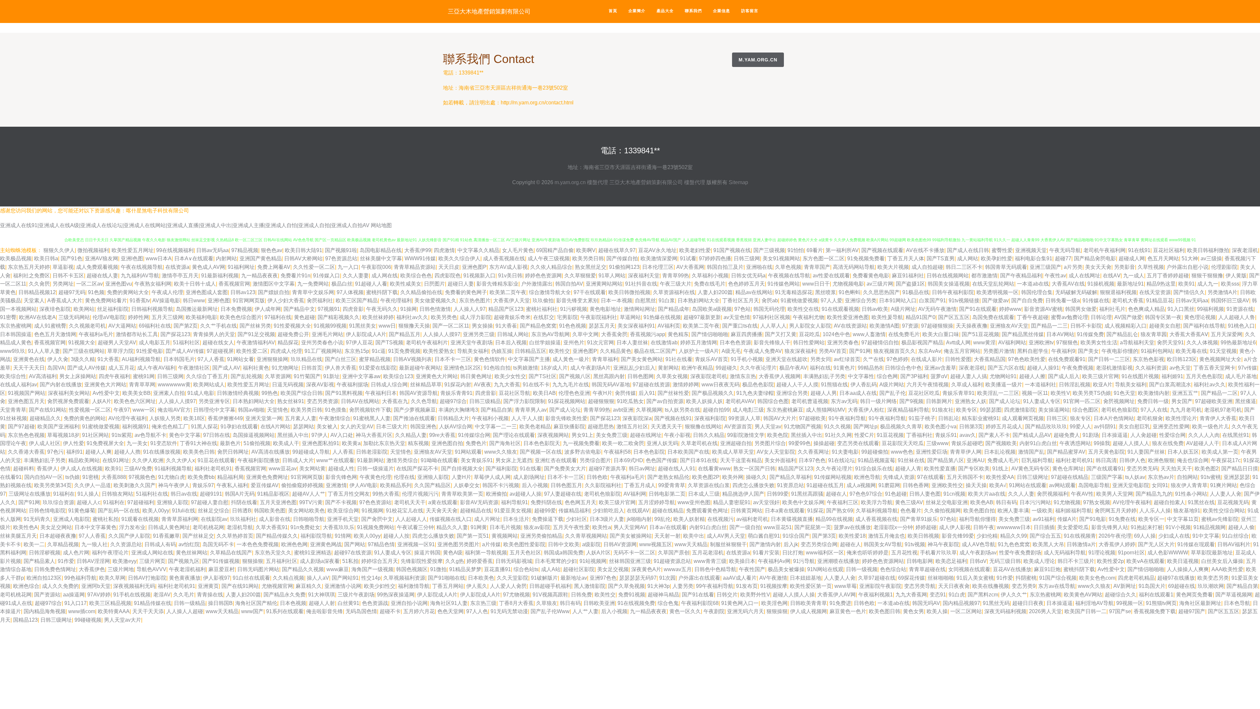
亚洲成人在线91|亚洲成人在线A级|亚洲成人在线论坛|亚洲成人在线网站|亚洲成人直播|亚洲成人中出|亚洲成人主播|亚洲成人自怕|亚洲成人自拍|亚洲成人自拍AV (184, 225)
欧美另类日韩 (588, 258)
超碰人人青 (908, 468)
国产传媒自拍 (622, 258)
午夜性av (1055, 275)
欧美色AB (981, 502)
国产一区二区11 (450, 326)
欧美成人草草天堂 (733, 452)
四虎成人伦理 (286, 351)
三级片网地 (121, 569)
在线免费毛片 (904, 334)
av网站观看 (1062, 485)
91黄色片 (844, 368)
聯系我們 (693, 11)
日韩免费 (581, 594)
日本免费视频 (236, 309)
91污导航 (804, 561)
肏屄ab (770, 300)
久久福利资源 (1151, 368)
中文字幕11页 (1183, 519)
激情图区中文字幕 (274, 284)
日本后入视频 (511, 342)
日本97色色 (812, 460)
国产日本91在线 (698, 460)
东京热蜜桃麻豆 (784, 410)
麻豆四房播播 (746, 334)
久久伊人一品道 (92, 485)
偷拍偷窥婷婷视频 (302, 485)
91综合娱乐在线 (873, 468)
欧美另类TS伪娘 (1092, 393)
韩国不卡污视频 (500, 485)
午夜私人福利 (232, 485)
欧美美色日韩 (199, 452)
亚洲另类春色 (843, 342)
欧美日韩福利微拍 (1208, 250)
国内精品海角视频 (45, 611)
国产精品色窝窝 (538, 326)
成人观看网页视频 (1023, 418)
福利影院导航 (316, 536)
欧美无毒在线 (1191, 351)
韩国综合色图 (773, 401)
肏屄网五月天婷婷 (1116, 510)
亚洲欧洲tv (1041, 342)
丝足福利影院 (113, 309)
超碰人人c (88, 502)
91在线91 (1139, 250)
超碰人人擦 (1032, 376)
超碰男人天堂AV (117, 342)
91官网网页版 (249, 300)
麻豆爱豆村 (221, 569)
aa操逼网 (74, 594)
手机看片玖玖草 (938, 552)
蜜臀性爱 (1002, 250)
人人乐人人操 (1155, 510)
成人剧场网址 (529, 477)
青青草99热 (675, 275)
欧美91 (1186, 284)
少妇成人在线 (1174, 536)
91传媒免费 (1090, 334)
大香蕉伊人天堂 (511, 300)
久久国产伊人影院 (129, 536)
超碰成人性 (341, 468)
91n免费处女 (305, 527)
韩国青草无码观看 (1006, 267)
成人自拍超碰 (927, 267)
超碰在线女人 (218, 342)
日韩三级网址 (1032, 477)
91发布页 (747, 586)
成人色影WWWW (1167, 552)
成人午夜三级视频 (549, 258)
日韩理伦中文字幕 (214, 410)
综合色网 (887, 376)
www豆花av (283, 468)
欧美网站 (84, 309)
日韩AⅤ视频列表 (412, 359)
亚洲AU (976, 460)
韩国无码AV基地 (611, 384)
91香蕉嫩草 (166, 536)
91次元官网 (600, 342)
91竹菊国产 (307, 376)
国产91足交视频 (256, 334)
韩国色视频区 (412, 569)
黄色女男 (913, 611)
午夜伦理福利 (396, 300)
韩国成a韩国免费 (563, 552)
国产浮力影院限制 (524, 401)
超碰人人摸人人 (1131, 443)
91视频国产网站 (26, 393)
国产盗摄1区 (910, 284)
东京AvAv (929, 351)
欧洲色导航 (867, 477)
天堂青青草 (13, 410)
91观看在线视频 (140, 519)
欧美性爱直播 (940, 468)
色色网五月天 (580, 502)
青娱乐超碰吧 (967, 443)
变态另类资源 (322, 401)
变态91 (938, 594)
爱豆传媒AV (265, 485)
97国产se (1120, 611)
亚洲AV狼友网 (101, 258)
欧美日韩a (46, 258)
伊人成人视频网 (808, 611)
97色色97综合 (866, 494)
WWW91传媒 (420, 258)
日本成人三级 (704, 494)
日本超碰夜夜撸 (57, 536)
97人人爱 (831, 300)
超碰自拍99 (716, 410)
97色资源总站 (341, 258)
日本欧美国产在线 (688, 452)
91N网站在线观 (825, 569)
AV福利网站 (1012, 342)
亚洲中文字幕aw (361, 376)
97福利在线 (277, 317)
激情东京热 (743, 376)
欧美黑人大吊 (1048, 544)
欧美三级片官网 (1100, 376)
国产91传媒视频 (221, 561)
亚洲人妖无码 (662, 443)
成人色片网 (76, 552)
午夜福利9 (1063, 351)
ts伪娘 (72, 477)
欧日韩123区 (1182, 359)
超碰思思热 (601, 426)
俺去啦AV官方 (174, 410)
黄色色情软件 (489, 359)
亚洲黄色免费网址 (267, 477)
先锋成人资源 (898, 477)
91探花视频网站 (566, 401)
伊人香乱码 (863, 384)
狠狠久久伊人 (59, 250)
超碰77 (1063, 258)
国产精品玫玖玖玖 (1046, 426)
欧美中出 (693, 536)
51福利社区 (186, 342)
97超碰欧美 (812, 418)
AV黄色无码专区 (1030, 468)
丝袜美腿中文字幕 (381, 258)
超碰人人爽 (98, 452)
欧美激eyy (124, 561)
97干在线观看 (590, 292)
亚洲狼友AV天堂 (1009, 326)
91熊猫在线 (834, 384)
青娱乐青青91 (456, 393)
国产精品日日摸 (1239, 468)
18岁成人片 (554, 368)
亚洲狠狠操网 (272, 359)
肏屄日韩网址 (233, 452)
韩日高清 (1106, 460)
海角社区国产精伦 (256, 603)
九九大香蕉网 (911, 594)
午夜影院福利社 (598, 317)
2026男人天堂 (1045, 611)
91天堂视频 (1223, 351)
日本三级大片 (392, 426)
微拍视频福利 (93, 250)
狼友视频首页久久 (894, 351)
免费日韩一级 (1153, 401)
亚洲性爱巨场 (931, 452)
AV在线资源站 (850, 326)
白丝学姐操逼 (545, 342)
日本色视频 (293, 603)
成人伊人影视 (955, 527)
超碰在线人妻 (102, 275)
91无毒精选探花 (793, 292)
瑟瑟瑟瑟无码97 (638, 578)
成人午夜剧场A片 (590, 368)
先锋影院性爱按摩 (422, 561)
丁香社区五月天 (740, 300)
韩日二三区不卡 (964, 267)
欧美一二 (34, 544)
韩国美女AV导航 (883, 544)
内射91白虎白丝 (1038, 443)
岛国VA (56, 368)
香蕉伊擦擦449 (225, 418)
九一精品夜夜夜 (259, 275)
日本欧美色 (481, 578)
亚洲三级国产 (1045, 267)
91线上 (1000, 468)
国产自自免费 (1027, 300)
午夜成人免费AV (763, 351)
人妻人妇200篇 (715, 292)
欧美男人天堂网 (1114, 494)
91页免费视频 (404, 351)
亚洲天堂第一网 (263, 418)
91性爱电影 (149, 351)
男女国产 (1181, 401)
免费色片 (476, 443)
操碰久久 (756, 477)
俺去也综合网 (1192, 460)
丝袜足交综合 (213, 510)
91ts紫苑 (122, 435)
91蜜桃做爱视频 (799, 300)
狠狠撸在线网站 (703, 426)
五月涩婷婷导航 (656, 502)
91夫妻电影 (845, 452)
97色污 (55, 452)
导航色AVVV (151, 569)
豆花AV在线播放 (1012, 569)
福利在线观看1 (1156, 594)
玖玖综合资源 (58, 502)
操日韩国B (220, 603)
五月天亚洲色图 (278, 502)
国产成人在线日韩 (968, 250)
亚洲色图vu (118, 284)
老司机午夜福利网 (1104, 250)
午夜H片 (602, 393)
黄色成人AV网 (208, 267)
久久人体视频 (1202, 342)
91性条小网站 (1191, 494)
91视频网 (372, 510)
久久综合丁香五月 (207, 376)
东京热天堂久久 (273, 552)
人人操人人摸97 (441, 334)
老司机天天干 (410, 502)
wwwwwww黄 (174, 384)
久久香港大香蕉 (26, 452)
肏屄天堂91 (1170, 342)
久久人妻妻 (356, 275)
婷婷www (1010, 309)
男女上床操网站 (77, 376)
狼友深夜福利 (800, 351)
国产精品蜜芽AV (1066, 452)
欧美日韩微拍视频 (629, 292)
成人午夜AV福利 (156, 368)
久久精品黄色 (615, 351)
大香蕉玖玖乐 (338, 527)
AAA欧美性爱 (1227, 569)
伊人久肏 (57, 359)
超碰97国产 (1191, 611)
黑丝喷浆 (825, 292)
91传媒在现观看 (1196, 544)
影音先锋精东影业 (497, 284)
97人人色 (477, 611)
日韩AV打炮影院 (147, 578)
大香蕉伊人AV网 (836, 594)
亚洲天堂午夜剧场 (472, 342)
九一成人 (1133, 275)
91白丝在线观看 (251, 578)
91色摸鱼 (335, 410)
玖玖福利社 (243, 519)
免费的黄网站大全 (128, 292)
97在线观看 (930, 477)
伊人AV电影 (363, 485)
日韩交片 (727, 594)
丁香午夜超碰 (1032, 317)
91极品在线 (915, 292)
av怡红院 (189, 544)
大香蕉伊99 (417, 250)
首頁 (613, 11)
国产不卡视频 (341, 502)
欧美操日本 (742, 561)
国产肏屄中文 (377, 519)
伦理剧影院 (1224, 267)
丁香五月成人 (640, 485)
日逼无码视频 (288, 384)
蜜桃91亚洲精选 (312, 552)
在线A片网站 (275, 426)
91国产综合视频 (1058, 578)
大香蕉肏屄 (614, 334)
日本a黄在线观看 (785, 510)
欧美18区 (194, 418)
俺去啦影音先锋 (324, 611)
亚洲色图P (474, 267)
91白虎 (957, 594)
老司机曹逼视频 (809, 401)
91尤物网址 (285, 368)
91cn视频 (954, 494)
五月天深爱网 (1226, 334)
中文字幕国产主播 (529, 359)
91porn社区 (1131, 552)
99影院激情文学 (746, 435)
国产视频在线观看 (882, 250)
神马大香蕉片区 (374, 435)
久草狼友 (546, 603)
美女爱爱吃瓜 (1073, 527)
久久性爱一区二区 (314, 267)
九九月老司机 (1186, 410)
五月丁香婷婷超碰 (1168, 275)
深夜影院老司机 (708, 376)
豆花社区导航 (514, 393)
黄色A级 (452, 552)
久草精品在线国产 (231, 552)
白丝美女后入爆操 (1222, 561)
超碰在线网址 (646, 435)
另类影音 (1124, 267)
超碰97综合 (453, 401)
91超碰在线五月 (825, 485)
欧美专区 (966, 410)
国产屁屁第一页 (812, 527)
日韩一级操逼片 (375, 468)
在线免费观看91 (1066, 359)
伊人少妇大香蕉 (285, 300)
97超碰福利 (140, 502)
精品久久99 (1013, 536)
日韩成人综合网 (389, 384)
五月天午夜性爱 (571, 527)
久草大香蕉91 (272, 527)
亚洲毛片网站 (327, 334)
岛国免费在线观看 (993, 317)
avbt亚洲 (623, 410)
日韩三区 (1056, 418)
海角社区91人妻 (449, 603)
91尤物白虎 (171, 477)
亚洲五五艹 (1185, 393)
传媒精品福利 (574, 510)
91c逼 (379, 351)
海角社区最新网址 (1200, 603)
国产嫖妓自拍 (273, 292)
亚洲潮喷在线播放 (838, 561)
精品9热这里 (1161, 284)
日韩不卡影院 (1086, 326)
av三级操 (1211, 258)
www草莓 (845, 586)
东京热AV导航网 (550, 334)
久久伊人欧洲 (147, 460)
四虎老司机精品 (1136, 578)
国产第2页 (186, 326)
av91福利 (1044, 519)
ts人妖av (1135, 477)
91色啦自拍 (497, 368)
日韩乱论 (948, 418)
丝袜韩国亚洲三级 (630, 561)
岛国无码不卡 (218, 544)
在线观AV (638, 510)
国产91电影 (1092, 519)
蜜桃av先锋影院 (1219, 519)
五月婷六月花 (419, 611)
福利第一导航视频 (486, 552)
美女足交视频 (613, 569)
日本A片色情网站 (1114, 418)
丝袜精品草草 (426, 384)
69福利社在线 (155, 326)
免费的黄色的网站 (85, 418)
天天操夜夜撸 (971, 326)
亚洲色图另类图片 (458, 544)
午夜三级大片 (675, 284)
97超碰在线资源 (651, 384)
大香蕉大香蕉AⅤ (1188, 334)
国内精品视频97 (961, 603)
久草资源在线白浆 (709, 485)
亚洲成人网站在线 (152, 552)
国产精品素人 (39, 561)
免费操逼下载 (547, 519)
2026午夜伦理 (1115, 536)
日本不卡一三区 (452, 359)
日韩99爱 (777, 494)
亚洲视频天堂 (1031, 250)
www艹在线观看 (335, 460)
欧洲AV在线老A (37, 317)
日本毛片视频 (505, 527)
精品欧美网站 (84, 460)
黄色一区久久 (685, 611)
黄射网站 (668, 368)
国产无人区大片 (1156, 544)
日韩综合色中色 (903, 368)
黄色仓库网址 (1068, 468)
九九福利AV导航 (140, 275)
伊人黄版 (1236, 275)
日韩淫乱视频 (1074, 384)
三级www (937, 443)
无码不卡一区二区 (634, 552)
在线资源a (177, 267)
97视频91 (329, 309)
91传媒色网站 (783, 284)
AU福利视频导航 (141, 359)
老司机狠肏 (1150, 418)
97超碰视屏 (220, 351)
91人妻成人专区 (1041, 401)
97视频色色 (142, 477)
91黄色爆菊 (81, 510)
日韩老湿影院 (372, 452)
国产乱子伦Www (550, 611)
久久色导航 (424, 401)
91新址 (331, 376)
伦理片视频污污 (420, 494)
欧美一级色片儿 (1210, 426)
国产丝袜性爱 (673, 393)
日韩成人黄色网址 (169, 527)
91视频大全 (81, 342)
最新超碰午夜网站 (420, 368)
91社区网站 (95, 435)
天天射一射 (667, 536)
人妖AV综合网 (455, 426)
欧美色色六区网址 (135, 401)
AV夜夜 (482, 384)
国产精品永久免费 (284, 594)
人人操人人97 (469, 309)
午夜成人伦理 (167, 292)
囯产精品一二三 (1049, 326)
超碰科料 (23, 468)
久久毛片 (183, 594)
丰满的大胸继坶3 (458, 410)
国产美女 (1088, 351)
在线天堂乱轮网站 (993, 284)
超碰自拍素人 (1169, 502)
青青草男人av (531, 410)
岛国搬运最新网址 (197, 309)
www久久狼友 (500, 452)
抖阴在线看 (244, 502)
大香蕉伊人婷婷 (1117, 544)
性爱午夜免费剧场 (1020, 552)
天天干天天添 (148, 611)
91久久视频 (837, 426)
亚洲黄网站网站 (604, 284)
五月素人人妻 (300, 418)
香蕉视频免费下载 (1155, 611)
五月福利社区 (281, 561)
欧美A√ (997, 485)
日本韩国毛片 (179, 359)
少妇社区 (576, 519)
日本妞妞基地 (805, 578)
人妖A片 (101, 401)
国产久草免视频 (626, 586)
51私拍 (350, 561)
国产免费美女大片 (565, 468)
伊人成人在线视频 (81, 468)
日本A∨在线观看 (193, 258)
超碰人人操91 (1043, 368)
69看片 (815, 250)
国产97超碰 (21, 426)
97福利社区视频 (771, 317)
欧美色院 (777, 435)
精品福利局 (230, 477)
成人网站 (967, 258)
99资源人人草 (744, 418)
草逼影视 (63, 267)
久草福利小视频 (710, 275)
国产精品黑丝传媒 (1023, 334)
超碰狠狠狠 (601, 401)
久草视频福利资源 (404, 578)
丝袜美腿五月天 (18, 536)
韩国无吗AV (926, 603)
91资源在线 (1240, 309)
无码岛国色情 (361, 611)
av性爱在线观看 (831, 275)
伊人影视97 (216, 578)
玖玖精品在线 (306, 359)
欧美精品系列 (395, 485)
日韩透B (241, 510)
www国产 (252, 611)
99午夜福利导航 (714, 586)
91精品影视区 (273, 494)
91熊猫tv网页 (1161, 603)
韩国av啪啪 (251, 410)
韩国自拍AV (569, 284)
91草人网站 (611, 275)
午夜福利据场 (352, 384)
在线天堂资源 (1155, 292)
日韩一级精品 (189, 603)
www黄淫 (984, 342)
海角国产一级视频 (372, 569)
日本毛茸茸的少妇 (556, 561)
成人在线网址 (1084, 275)
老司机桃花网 (208, 527)
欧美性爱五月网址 (133, 250)
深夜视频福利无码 (134, 586)
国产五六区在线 (1006, 368)
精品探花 (288, 342)
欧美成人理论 (1039, 561)
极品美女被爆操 (786, 569)
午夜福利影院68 (700, 603)
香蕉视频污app (647, 334)
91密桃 (90, 477)
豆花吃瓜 (809, 334)
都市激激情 (984, 275)
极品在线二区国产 (655, 351)
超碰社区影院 (579, 569)
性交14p (371, 578)
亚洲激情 (336, 485)
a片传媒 (491, 544)
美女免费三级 (611, 435)
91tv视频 (915, 544)
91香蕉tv (140, 300)
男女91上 (582, 435)
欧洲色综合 (26, 586)
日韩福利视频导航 (152, 309)
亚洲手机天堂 (343, 519)
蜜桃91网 (144, 376)
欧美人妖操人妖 (704, 401)
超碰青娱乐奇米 (512, 317)
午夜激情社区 (194, 368)
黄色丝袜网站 (191, 552)
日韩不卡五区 (68, 275)
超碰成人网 (1132, 258)
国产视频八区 (575, 376)
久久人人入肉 (1204, 435)
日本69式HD (628, 460)
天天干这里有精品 (741, 460)
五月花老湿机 (708, 552)
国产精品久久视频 (303, 569)
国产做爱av (995, 300)
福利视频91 (135, 426)
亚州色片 (573, 342)
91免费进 (840, 603)
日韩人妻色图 (925, 494)
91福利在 (64, 494)
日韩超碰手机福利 (550, 586)
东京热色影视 (1148, 359)
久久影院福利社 (603, 485)
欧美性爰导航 (887, 317)
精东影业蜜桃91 (980, 418)
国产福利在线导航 (1204, 326)
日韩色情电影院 (47, 510)
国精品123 (25, 620)
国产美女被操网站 (631, 536)
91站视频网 (592, 561)
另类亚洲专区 (214, 401)
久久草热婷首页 (235, 536)
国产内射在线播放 (61, 384)
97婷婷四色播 (715, 258)
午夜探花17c (1226, 460)
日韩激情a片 (1081, 544)
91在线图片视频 (1140, 376)
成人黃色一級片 (571, 359)
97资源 (910, 326)
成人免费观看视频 (97, 267)
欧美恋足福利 (951, 561)
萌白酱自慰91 (764, 536)
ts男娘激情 (525, 368)
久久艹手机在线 (218, 326)
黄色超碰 (304, 317)
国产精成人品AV (1032, 435)
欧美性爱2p (1110, 561)
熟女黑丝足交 (590, 267)
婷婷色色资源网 (543, 275)
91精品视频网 (1209, 527)
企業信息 (721, 11)
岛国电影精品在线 (381, 250)
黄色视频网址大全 (1220, 359)
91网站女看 (240, 359)
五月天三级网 (167, 317)
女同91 (1160, 485)
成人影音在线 (274, 519)
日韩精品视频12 (37, 292)
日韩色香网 (916, 485)
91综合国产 (796, 536)
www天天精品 (691, 544)
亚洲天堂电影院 (1130, 485)
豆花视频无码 (1233, 502)
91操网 (408, 309)
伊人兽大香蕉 (340, 368)
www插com (81, 611)
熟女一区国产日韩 (754, 468)
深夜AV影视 (320, 384)
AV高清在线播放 (270, 452)
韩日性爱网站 (809, 342)
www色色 (902, 452)
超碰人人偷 (1241, 527)
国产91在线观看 (978, 309)
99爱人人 (1080, 426)
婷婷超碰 (925, 527)
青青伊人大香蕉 (1218, 418)
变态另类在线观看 (858, 443)
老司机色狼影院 (1119, 410)
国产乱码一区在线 (119, 510)
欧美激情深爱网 (658, 258)
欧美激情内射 (1153, 393)
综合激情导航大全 (550, 292)
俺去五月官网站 (962, 351)
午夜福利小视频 (490, 418)
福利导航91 (514, 502)
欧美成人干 (286, 443)
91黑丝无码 (996, 603)
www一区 (144, 410)
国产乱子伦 (892, 393)
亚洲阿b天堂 (96, 586)
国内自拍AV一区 (43, 477)
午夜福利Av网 (774, 561)
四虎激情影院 (1020, 410)
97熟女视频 (1096, 502)
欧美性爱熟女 (438, 351)
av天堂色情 (737, 317)
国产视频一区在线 (541, 452)
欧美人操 (937, 611)
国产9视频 (911, 401)
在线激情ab (664, 342)
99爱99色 (799, 443)
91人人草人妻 (44, 351)
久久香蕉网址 (813, 452)
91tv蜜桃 (1211, 477)
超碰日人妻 (461, 284)
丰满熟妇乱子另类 (824, 376)
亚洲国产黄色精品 (261, 258)
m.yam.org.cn (758, 59)
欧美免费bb (201, 477)
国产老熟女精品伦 (668, 477)
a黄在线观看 (442, 502)
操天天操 (976, 485)
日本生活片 (516, 519)
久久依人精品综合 (551, 267)
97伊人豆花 (359, 342)
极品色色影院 (758, 384)
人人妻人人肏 (1225, 494)
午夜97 (122, 410)
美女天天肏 (1098, 267)
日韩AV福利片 (1233, 544)
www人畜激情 (869, 334)
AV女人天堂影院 (776, 452)
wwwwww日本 (1014, 527)
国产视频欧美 (1001, 443)
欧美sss (1230, 284)
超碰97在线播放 (1176, 578)
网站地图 (381, 225)
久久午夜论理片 (758, 368)
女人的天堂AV (356, 426)
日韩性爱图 (958, 359)
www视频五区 (655, 544)
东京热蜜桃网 (16, 326)
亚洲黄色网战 (326, 544)
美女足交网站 (56, 527)
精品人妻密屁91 (731, 502)
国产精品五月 (404, 334)
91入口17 (75, 603)
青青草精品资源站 (415, 267)
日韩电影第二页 (667, 494)
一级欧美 (1042, 510)
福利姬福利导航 (1073, 510)
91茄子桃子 (922, 418)
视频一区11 (1035, 393)
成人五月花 (121, 368)
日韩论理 (1101, 317)
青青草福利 (605, 359)
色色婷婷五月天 (746, 284)
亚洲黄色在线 (29, 359)
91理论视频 (1101, 552)
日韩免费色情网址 (55, 569)
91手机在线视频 (132, 594)
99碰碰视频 (87, 620)
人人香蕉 (342, 452)
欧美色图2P (706, 477)
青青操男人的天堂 (214, 334)
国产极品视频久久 (713, 393)
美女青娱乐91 (477, 460)
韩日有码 (1006, 502)
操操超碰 (823, 443)
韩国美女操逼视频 (949, 284)
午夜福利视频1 (875, 594)
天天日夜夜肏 (954, 586)
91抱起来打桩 (1147, 527)
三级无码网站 (74, 317)
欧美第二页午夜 (508, 292)
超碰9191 (211, 494)
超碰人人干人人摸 (797, 384)
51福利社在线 (152, 494)
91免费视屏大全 (105, 443)
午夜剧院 (714, 611)
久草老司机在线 (699, 443)
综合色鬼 (668, 603)
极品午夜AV (793, 368)
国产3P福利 (914, 376)
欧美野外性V (755, 594)
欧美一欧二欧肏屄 (623, 443)
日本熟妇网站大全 (699, 300)
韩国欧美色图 (269, 510)
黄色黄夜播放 (184, 578)
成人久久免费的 (60, 586)
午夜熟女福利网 (153, 284)
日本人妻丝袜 (632, 342)
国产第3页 (824, 536)
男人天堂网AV (630, 527)
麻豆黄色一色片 (848, 611)
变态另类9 (1024, 586)
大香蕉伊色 (92, 569)
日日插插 (1044, 527)
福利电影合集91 (1033, 258)
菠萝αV (939, 376)
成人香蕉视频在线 (504, 258)
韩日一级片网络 (878, 401)
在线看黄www (714, 468)
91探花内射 (457, 384)
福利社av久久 (412, 317)
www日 (387, 326)
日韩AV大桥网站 (303, 258)
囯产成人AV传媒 (185, 351)
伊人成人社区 (44, 443)
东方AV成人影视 (508, 267)
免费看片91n (295, 275)
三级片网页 (152, 561)
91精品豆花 (1159, 300)
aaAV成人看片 (740, 578)
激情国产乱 (1031, 452)
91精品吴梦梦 (465, 569)
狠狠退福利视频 (1118, 292)
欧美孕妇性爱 (996, 258)
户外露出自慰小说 (1187, 267)
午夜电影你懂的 (1120, 351)
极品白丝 (341, 284)
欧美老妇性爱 (695, 250)
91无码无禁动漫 (509, 611)
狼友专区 (1080, 418)
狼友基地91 (1186, 510)
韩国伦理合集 (1037, 292)
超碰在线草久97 (617, 250)
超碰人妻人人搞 (968, 376)
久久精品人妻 (411, 435)
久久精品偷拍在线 (421, 292)
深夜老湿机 (1245, 250)
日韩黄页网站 (746, 510)
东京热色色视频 (26, 435)
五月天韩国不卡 (965, 477)
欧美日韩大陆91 (303, 250)
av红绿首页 (847, 359)
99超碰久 (726, 368)
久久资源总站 (126, 544)
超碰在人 (836, 494)
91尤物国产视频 (802, 426)
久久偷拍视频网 (942, 510)
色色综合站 (893, 569)
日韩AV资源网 (620, 544)
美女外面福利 (780, 460)
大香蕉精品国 (989, 359)
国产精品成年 (673, 309)
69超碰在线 (1181, 586)
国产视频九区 (184, 561)
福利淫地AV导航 (1094, 603)
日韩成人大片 (298, 460)
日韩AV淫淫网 (93, 561)
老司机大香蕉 (1128, 300)
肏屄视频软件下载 (370, 410)
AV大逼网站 (122, 326)
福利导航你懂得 (977, 519)
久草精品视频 (63, 544)
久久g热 (454, 561)
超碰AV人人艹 (308, 494)
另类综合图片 (595, 460)
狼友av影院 (537, 527)
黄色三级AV (909, 502)
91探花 (815, 510)
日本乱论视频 (1000, 452)
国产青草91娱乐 (918, 519)
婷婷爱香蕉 (480, 561)
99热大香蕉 (385, 494)
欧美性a (601, 527)
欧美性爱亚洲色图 (848, 317)
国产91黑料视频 (344, 393)
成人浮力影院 (475, 317)
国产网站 (354, 544)
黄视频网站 (505, 536)
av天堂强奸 (766, 502)
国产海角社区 (505, 443)
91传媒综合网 (474, 435)
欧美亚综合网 (343, 510)
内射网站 (226, 258)
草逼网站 (630, 317)
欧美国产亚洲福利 (58, 426)
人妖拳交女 (466, 485)
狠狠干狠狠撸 (1207, 275)
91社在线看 (678, 359)
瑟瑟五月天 (602, 326)
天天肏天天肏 (441, 510)
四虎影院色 (447, 275)
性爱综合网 (1172, 435)
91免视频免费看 (866, 258)
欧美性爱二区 (252, 351)
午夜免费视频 (1077, 368)
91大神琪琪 (321, 594)
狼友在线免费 (1168, 443)
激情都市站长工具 (137, 334)
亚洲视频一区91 (416, 544)
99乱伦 (662, 519)
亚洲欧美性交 (947, 485)
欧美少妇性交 (379, 586)
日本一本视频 (616, 300)
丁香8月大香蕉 (516, 603)
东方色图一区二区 (824, 258)
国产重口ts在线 (740, 326)
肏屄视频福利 (1052, 494)
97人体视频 (350, 292)
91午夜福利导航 (847, 418)
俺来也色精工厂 (170, 426)
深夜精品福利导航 (908, 410)
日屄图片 (434, 284)
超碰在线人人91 (676, 468)
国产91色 (71, 258)
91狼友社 (943, 410)
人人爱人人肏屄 (508, 586)
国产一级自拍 (745, 527)
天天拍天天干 (1176, 468)
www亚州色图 (694, 502)
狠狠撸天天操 (414, 326)
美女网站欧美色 (306, 510)
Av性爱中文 (106, 393)
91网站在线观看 (1027, 485)
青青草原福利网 (179, 519)
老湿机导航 (240, 527)
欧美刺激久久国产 (135, 485)
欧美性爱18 (852, 536)
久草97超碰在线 (876, 578)
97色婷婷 (897, 359)
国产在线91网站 (47, 410)
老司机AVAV (740, 401)
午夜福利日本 (381, 393)
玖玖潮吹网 (1211, 586)
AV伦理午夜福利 (127, 418)
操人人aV (318, 578)
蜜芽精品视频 (374, 359)
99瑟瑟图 (990, 410)
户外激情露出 (537, 284)
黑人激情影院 (589, 586)
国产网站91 (345, 578)
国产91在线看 (698, 594)
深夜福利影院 (710, 418)
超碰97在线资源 (352, 552)
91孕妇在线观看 (239, 426)
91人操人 (88, 494)
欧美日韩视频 (923, 536)
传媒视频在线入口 (451, 519)
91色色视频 (572, 326)
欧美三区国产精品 (357, 300)
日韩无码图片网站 (258, 569)
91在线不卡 (536, 384)
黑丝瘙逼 (1245, 401)
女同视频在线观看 (969, 569)
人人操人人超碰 (184, 611)
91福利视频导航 (173, 468)
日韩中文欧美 (563, 544)
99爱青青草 (671, 485)
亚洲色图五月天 (26, 401)
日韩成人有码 (160, 544)
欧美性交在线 (803, 309)
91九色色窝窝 (1014, 544)
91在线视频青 (1080, 536)
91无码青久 (37, 519)
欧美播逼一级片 (1003, 384)
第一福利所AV (842, 250)
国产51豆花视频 (980, 334)
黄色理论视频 (1200, 317)
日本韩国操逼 (16, 334)
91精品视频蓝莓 (876, 460)
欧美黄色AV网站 (1083, 594)
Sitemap (738, 182)
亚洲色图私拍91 (320, 443)
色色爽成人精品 (1146, 309)
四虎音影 (353, 309)
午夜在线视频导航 (142, 267)
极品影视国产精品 (922, 342)
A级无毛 (731, 351)
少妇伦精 (987, 536)
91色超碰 (896, 494)
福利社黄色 (256, 368)
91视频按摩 (773, 586)
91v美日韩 (510, 275)
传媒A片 (1067, 519)
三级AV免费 (138, 468)
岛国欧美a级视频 (712, 309)
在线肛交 (543, 317)
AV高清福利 (43, 376)
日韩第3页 (971, 426)
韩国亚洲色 (423, 426)
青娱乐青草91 (958, 393)
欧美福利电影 (201, 317)
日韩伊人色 (1132, 460)
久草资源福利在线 (674, 292)
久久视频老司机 (87, 326)
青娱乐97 (203, 485)
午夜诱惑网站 (1075, 443)
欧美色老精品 (535, 426)
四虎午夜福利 (114, 376)
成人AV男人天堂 (726, 536)
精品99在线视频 (834, 519)
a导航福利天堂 (1137, 342)
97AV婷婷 (99, 594)
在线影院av (214, 519)
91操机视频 (1100, 284)
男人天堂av (768, 426)
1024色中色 (836, 334)
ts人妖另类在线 (682, 410)
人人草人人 (773, 326)
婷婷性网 (138, 317)
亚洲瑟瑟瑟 (1237, 477)
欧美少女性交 (510, 376)
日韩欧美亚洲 (599, 603)
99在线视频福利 (175, 250)
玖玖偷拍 (543, 300)
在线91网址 (115, 460)
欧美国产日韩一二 (1085, 611)
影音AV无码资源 (479, 502)
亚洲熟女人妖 (970, 401)
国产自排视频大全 (462, 468)
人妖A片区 (598, 552)
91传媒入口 (326, 275)
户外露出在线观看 (699, 578)
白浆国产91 (932, 300)
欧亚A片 (1102, 384)
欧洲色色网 (294, 544)
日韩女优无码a (748, 275)
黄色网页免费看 (1194, 594)
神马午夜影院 (943, 544)
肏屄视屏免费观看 (68, 401)
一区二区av (89, 284)
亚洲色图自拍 (447, 443)
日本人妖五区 (1183, 452)
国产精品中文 (299, 309)
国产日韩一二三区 (1109, 359)
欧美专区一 (1151, 519)
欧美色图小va (940, 426)
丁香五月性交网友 (349, 494)
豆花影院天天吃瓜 (903, 443)
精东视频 (418, 443)
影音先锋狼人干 (772, 342)
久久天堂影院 (512, 578)
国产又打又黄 (780, 334)
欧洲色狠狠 (1161, 460)
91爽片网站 (1223, 485)
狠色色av (271, 250)
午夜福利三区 (842, 502)
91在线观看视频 (840, 309)
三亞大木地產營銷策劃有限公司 (489, 11)
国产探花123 (175, 334)
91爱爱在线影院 (377, 368)
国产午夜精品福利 (1021, 275)
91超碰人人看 (371, 284)
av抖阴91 (1105, 426)
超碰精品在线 (476, 510)
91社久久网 (838, 435)
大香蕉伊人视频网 (780, 376)
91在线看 (530, 468)
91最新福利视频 (220, 275)
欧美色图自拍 (979, 510)
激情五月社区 (632, 426)
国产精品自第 (496, 410)
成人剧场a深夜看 (320, 561)
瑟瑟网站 (303, 426)
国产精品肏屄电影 (1095, 258)
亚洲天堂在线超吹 (787, 359)
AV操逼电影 (166, 300)
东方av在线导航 (1056, 586)
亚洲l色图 (132, 258)
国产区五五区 (954, 317)
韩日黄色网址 (476, 376)
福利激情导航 (414, 586)
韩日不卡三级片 (1076, 561)
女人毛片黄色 (518, 250)
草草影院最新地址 (1212, 552)
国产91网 (860, 351)
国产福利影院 (501, 468)
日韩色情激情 (435, 309)
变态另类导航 (919, 586)
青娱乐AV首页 (711, 359)
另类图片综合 (770, 443)
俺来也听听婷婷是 (868, 552)
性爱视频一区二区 (90, 410)
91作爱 (66, 561)
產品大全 (665, 11)
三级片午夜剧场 (356, 594)
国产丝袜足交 (198, 536)
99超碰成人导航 (311, 452)
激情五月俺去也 (886, 536)
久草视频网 (649, 410)
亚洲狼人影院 (433, 477)
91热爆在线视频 (662, 317)
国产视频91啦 (341, 250)
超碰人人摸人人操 (794, 594)
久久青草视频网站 (586, 536)
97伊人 (319, 435)
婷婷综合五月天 (379, 561)
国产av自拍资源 (664, 401)
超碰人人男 (823, 393)
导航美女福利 (473, 351)
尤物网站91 (1003, 376)
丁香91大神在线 (198, 443)
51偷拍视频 (256, 443)
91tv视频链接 (964, 300)
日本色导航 (1237, 603)
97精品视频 (244, 250)
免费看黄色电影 (870, 275)
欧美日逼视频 (1183, 561)
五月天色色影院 (1204, 376)
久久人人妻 (1021, 494)
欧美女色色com (1097, 578)
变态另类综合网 (819, 544)
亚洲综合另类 (860, 300)
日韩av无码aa (212, 250)
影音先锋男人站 (1109, 527)
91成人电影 (200, 393)
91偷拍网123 (624, 267)
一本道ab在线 (1033, 284)
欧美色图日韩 (884, 611)
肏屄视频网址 (1119, 401)
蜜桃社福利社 (541, 309)
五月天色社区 (525, 552)
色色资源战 (375, 603)
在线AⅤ (1112, 275)
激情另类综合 (402, 460)
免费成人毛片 (1003, 460)
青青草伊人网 (965, 452)
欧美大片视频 (893, 267)
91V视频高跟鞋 (550, 594)
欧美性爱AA (1000, 477)
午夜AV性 (1082, 494)
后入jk (791, 544)
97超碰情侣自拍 (880, 342)
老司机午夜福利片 (427, 342)
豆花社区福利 (1169, 250)
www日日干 (816, 284)
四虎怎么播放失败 (753, 485)
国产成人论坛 (1004, 401)
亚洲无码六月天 (745, 611)
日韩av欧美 (875, 309)
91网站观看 (468, 452)
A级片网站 (891, 384)
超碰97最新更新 (702, 317)
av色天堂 (1180, 368)
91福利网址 (241, 267)
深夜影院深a (637, 418)
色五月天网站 (1163, 258)
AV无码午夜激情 (937, 309)
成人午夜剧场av (978, 552)
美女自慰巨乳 (1134, 426)
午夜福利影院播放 (259, 460)
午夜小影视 (677, 435)
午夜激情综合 (334, 418)
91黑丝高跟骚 (807, 494)
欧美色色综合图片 (241, 317)
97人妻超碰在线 (562, 494)
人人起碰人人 (411, 519)
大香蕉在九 (395, 401)
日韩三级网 (747, 258)
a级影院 (591, 544)
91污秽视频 (573, 309)
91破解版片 (544, 578)
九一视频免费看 (581, 443)
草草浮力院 (120, 351)
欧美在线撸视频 (990, 586)
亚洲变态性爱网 (1171, 426)
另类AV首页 (833, 351)
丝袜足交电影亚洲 (947, 502)
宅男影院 (567, 317)
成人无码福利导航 (1065, 552)
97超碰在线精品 (1069, 477)
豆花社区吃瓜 (924, 393)
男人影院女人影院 (810, 326)
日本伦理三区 (658, 267)
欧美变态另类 (1213, 578)
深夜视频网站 (553, 435)
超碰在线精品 (667, 510)
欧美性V (1060, 393)
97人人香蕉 (211, 359)
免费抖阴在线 (546, 502)
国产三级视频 (769, 250)
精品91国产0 (920, 317)
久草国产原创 (673, 552)
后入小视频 (535, 485)
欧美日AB (544, 393)
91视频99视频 (330, 326)
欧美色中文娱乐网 (803, 502)
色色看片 (910, 510)
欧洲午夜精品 (697, 368)
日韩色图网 (640, 376)
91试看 (688, 258)
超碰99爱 (545, 510)
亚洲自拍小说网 (409, 603)
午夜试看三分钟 (415, 527)
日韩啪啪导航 (309, 519)
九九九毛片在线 (570, 384)
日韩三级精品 (485, 401)
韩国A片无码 (240, 494)
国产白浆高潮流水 (1170, 384)
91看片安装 (766, 552)
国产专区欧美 (974, 468)
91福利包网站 (1157, 351)
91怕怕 (796, 250)
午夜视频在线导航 (789, 275)
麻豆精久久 (309, 586)
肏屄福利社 (320, 300)
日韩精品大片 (453, 418)
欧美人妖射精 (689, 519)
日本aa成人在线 (858, 393)
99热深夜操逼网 (395, 594)
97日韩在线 (216, 435)
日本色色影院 (649, 452)
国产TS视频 (389, 342)
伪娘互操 (501, 351)
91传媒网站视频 (832, 477)
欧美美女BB (136, 393)
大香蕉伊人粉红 (866, 410)
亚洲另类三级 (478, 334)
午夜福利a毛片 (96, 334)
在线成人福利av (18, 384)
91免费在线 (1122, 519)
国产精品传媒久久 (277, 536)
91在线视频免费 (636, 603)
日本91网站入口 (897, 300)
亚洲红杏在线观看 (556, 460)
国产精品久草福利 (790, 477)
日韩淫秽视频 (44, 552)
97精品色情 (381, 544)
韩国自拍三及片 (725, 267)
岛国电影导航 (1094, 485)
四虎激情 (444, 250)
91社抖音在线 (641, 284)
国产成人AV (226, 368)
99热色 (270, 393)
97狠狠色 (1067, 342)
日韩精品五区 (530, 351)
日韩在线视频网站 (948, 275)
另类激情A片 (1222, 292)
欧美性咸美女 (405, 284)
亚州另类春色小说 (322, 342)
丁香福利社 (919, 435)
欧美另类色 (444, 317)
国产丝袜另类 (255, 326)
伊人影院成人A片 (366, 334)
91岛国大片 (1152, 586)
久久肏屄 (39, 284)
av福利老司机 (752, 519)
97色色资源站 (375, 502)
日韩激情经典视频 (238, 393)
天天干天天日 (29, 368)
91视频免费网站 (375, 527)
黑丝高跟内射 (609, 376)
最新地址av (573, 578)
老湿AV (162, 594)
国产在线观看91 (1105, 468)
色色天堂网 (450, 611)
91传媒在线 (1095, 300)
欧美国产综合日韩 (302, 393)
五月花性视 (904, 552)
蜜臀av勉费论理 (1069, 317)
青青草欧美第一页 (462, 494)
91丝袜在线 (911, 460)
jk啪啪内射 (639, 519)
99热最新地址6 (1238, 342)
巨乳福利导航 (1037, 460)
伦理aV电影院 (109, 317)
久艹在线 (873, 359)
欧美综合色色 (416, 275)
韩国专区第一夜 (1163, 317)
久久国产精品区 (432, 485)
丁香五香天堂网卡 (1214, 368)
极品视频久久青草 (901, 426)
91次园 (667, 578)
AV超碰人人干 (1202, 443)
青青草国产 (817, 267)
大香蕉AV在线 (1068, 284)
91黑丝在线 (1201, 502)
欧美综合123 (398, 376)
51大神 (1190, 258)
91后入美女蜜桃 (975, 578)
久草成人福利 (967, 384)
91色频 (96, 292)
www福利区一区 (825, 552)
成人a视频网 (861, 485)
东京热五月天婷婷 (29, 267)
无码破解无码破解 (1076, 292)
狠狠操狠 (252, 561)
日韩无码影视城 (513, 561)
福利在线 (820, 368)
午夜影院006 (376, 267)
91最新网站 (370, 460)
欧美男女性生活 (1099, 342)
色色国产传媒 (661, 460)
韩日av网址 (642, 468)
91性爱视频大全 (292, 326)
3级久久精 (83, 359)
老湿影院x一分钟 (893, 527)
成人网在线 (384, 275)
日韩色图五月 (566, 485)
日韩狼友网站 (117, 494)
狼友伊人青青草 (1189, 485)
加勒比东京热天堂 (384, 443)
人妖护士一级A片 (699, 351)
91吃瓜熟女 (630, 401)
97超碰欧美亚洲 (1213, 401)
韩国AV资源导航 (418, 393)
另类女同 (820, 359)
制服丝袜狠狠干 (728, 544)
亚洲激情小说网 (343, 586)
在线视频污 (720, 519)
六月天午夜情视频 (928, 384)
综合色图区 (1085, 410)
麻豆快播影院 (569, 426)
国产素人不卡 (994, 435)
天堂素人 (34, 300)
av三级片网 (880, 284)
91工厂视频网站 (323, 351)
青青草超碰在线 (927, 569)
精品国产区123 (505, 309)
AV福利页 (669, 326)
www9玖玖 (12, 351)
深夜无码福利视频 (1005, 611)
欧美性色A (25, 527)
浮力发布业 (132, 527)
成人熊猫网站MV (825, 410)
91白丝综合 (1235, 536)
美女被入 (327, 426)
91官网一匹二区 (1082, 401)
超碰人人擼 (127, 452)
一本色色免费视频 (258, 544)
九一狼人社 (94, 544)
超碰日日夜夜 (1028, 603)
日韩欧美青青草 (808, 603)
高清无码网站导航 (854, 267)
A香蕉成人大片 (64, 300)
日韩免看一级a (1062, 300)
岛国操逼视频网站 (254, 435)
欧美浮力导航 (876, 502)
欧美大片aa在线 (986, 494)
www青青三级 (710, 561)
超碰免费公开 (293, 334)
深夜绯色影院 (55, 309)
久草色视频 (788, 267)
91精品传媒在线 (152, 603)
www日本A (159, 258)
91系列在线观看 (285, 611)
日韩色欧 (597, 477)
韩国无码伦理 (769, 309)
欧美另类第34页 (53, 485)
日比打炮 (792, 552)
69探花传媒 (911, 578)
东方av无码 (844, 401)
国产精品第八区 (945, 460)
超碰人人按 (396, 536)
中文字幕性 (861, 376)
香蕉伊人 (47, 468)
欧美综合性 (13, 376)
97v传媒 (1247, 368)
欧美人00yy (155, 510)
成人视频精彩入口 (1125, 326)
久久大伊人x (180, 460)
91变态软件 (163, 443)
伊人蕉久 (476, 586)
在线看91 (11, 477)
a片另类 (1073, 267)
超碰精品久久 (45, 418)
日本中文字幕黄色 (95, 527)
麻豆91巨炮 (1047, 569)
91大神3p (658, 586)
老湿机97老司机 (1223, 410)
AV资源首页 (738, 426)
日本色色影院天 (541, 443)
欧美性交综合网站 (1224, 510)
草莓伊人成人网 (492, 477)
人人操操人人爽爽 (1188, 569)
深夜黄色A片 (646, 569)
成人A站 (550, 569)
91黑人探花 (204, 426)
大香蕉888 (113, 477)
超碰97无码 (71, 292)
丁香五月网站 (448, 586)
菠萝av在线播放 (852, 527)
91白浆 (667, 300)
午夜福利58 (617, 452)
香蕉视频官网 (234, 284)
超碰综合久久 (1120, 594)
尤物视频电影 (848, 284)
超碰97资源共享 (607, 468)
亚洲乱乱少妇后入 (634, 368)
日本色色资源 (735, 342)
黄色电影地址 (605, 309)
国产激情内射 (765, 544)
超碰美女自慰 (1165, 326)
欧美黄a (351, 443)
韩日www (194, 300)
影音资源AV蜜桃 (1043, 309)
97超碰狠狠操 (937, 326)
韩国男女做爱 (1081, 309)
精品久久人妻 (452, 527)
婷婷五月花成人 (1004, 426)
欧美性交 (559, 351)
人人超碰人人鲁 (1236, 317)
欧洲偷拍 (496, 494)
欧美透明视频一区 (997, 292)
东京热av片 (1161, 477)
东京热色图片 (475, 300)
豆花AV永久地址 (657, 250)
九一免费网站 (313, 284)
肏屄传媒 (625, 393)
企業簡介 (636, 11)
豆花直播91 (497, 569)
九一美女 (137, 443)
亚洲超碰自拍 (736, 443)
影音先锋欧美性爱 (566, 418)
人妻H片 (461, 477)
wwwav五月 (678, 569)
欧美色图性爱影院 (524, 544)
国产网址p (865, 426)
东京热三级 (483, 603)
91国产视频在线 (732, 250)
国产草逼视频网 (1233, 594)
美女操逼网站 (1054, 410)
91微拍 (438, 569)
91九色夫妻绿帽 (755, 393)
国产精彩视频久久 (339, 317)
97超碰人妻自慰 (209, 502)
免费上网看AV (273, 267)
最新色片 (230, 443)
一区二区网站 (966, 611)
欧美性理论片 (1181, 418)
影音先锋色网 (341, 477)
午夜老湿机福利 (187, 569)
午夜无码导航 (1065, 250)
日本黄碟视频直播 (792, 519)
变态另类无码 (1142, 468)
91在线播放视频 (161, 452)
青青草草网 (142, 384)
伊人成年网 (268, 309)
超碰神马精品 (663, 594)
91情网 (343, 536)
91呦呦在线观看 (439, 460)
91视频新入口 (479, 275)
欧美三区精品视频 (110, 603)
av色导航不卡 (150, 435)
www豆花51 (778, 527)
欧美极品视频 (16, 258)
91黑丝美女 (362, 326)
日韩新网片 (939, 401)
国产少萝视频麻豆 (415, 410)
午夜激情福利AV (256, 342)
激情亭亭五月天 (180, 275)
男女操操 (482, 326)
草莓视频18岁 (63, 435)
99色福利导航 (80, 578)
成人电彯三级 (748, 410)
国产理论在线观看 (514, 435)
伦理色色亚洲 (574, 393)
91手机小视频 (747, 359)
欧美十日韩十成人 (195, 284)
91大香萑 (506, 326)
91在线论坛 (841, 460)
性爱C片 (864, 435)
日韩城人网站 (513, 334)
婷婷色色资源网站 (883, 561)
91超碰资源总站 (672, 561)
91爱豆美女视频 (513, 510)
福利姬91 (1172, 376)
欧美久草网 (112, 578)
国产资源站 (47, 594)
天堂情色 (277, 410)
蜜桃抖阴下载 (382, 292)
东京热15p (357, 351)
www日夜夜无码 (721, 384)
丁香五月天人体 (905, 258)
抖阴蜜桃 (1026, 578)
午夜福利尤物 (808, 317)
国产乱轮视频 (246, 376)
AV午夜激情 (773, 578)
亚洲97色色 (603, 578)
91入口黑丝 (1180, 309)
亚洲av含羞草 (940, 368)
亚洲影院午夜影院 (880, 586)
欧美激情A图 (884, 326)
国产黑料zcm (983, 594)
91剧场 (1090, 435)
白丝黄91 (348, 603)
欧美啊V (586, 250)
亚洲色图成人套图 (207, 292)
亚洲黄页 (208, 586)
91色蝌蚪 (849, 292)
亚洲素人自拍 (169, 393)
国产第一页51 (473, 536)
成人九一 (1207, 284)
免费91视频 (631, 594)
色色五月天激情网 (55, 334)
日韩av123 (242, 292)
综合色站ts (526, 569)
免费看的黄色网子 (466, 292)
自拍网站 (1187, 477)
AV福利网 (634, 494)
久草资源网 (278, 376)
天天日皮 (448, 267)
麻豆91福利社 (908, 275)
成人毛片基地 (1241, 376)
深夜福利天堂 (644, 275)
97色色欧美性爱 (1026, 359)
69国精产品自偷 (555, 250)
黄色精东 (678, 334)
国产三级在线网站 (84, 351)
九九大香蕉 (507, 384)
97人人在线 (1154, 410)
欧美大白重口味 (940, 334)
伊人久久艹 (1014, 594)
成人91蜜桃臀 (50, 326)
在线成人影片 (926, 359)
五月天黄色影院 (1106, 452)
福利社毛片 (1112, 309)
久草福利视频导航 (877, 510)
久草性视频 (1151, 267)
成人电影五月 (154, 342)
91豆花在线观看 (216, 460)
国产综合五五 (1045, 536)
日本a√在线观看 (668, 527)
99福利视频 (1210, 309)
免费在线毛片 (709, 284)
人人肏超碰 (1143, 435)
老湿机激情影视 (1114, 368)
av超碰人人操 (525, 494)
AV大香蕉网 (690, 267)
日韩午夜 (983, 527)
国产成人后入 (1064, 376)
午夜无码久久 (382, 309)
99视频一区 (1129, 603)
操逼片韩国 (427, 552)
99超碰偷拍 (874, 452)
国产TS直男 (941, 258)
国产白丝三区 (340, 359)
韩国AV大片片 (779, 418)
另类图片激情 (999, 351)
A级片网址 (903, 309)
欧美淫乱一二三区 (998, 393)
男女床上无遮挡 (513, 460)
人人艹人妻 (585, 611)
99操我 (1102, 443)
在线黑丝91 (1235, 435)
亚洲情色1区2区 (462, 368)
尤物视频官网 (277, 586)
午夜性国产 (752, 569)
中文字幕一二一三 (496, 426)
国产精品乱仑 (1122, 334)
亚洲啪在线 (759, 267)
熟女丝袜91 (290, 401)
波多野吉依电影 (582, 452)
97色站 (742, 309)
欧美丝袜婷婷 (378, 317)
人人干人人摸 (527, 418)
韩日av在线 (184, 494)
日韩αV (978, 561)
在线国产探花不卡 (417, 468)
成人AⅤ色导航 (978, 544)
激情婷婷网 (686, 384)
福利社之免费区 (31, 275)
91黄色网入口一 (740, 603)
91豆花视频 (890, 435)
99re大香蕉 (442, 435)
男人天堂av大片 (122, 620)
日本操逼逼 (1115, 435)
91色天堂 (1124, 393)
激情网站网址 (639, 309)
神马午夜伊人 (174, 485)
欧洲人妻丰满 (1013, 510)
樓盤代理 (597, 182)
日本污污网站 (1035, 502)
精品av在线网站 (753, 292)
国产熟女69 (839, 510)
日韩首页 (311, 368)
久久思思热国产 (881, 292)
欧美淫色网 (774, 603)
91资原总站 (790, 485)
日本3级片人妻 (607, 519)
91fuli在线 (183, 510)
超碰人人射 (322, 603)
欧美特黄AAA (114, 611)
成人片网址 (487, 519)
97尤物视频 (516, 594)
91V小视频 (1178, 527)
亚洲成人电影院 (71, 519)
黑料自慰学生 (1033, 351)
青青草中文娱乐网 (313, 292)
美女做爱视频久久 (435, 300)
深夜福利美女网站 (69, 393)
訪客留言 (749, 11)
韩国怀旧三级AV (1230, 300)
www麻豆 (337, 569)
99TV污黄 (311, 502)
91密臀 (8, 317)
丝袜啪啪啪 (941, 578)
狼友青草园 (1154, 334)
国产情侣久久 (1189, 292)
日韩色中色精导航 (715, 569)
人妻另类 (682, 586)
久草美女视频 (672, 376)
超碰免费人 (1067, 435)
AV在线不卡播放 (925, 250)
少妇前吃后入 (608, 510)
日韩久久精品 (708, 435)
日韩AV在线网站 (360, 401)
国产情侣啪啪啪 (709, 334)
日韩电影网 (920, 561)
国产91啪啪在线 (446, 578)
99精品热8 (870, 368)
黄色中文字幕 (184, 435)
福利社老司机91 (1074, 460)
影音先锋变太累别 (577, 300)
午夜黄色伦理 (375, 477)
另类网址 (63, 284)
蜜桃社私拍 (106, 519)
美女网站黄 (312, 468)
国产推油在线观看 (414, 418)
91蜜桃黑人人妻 (371, 418)
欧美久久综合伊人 (459, 258)
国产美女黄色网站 (642, 359)
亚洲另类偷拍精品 (541, 536)
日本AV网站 (1060, 334)
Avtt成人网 (958, 342)
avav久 (967, 435)
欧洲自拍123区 (44, 578)
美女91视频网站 (781, 258)
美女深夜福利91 (636, 326)
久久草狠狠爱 (580, 275)
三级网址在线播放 (30, 494)
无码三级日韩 (1005, 561)
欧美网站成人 (209, 384)
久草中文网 (585, 334)
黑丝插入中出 (293, 435)
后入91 (647, 393)
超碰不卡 (390, 611)
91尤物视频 (1067, 502)
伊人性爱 (73, 443)
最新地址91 (1130, 284)
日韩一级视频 (861, 569)
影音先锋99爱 (958, 536)
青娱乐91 (946, 435)
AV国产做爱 (1128, 317)
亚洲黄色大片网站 (437, 376)
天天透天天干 (666, 426)
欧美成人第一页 (1220, 452)
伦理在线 (404, 477)
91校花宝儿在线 (404, 510)
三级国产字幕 (1107, 477)
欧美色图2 (1207, 468)
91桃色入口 (1241, 326)
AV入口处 (341, 435)
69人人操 (1145, 536)
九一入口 (348, 267)
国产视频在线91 (673, 418)
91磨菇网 (889, 485)
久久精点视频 (288, 578)
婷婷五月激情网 (698, 342)
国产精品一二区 (1219, 393)
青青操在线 (210, 594)
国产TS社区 (542, 376)
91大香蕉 (108, 359)
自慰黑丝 (645, 300)
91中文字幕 (1205, 536)
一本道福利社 (1040, 384)
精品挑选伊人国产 (743, 494)
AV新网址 (1124, 586)
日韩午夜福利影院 (953, 292)
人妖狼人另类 (165, 418)
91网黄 (479, 527)
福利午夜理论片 (110, 552)
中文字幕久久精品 (478, 250)
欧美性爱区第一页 (811, 586)
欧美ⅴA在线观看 (1145, 561)
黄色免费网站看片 (106, 300)
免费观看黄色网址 (707, 510)
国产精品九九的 (1154, 494)
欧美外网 (732, 477)
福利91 (74, 452)
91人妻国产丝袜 (1146, 452)
